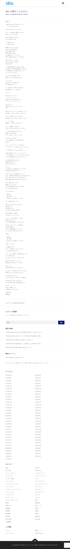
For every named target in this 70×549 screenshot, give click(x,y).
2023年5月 (38, 413)
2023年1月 (38, 418)
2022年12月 (9, 421)
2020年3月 (8, 456)
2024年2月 (8, 402)
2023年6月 (8, 413)
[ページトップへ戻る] (35, 541)
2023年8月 (8, 410)
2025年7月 (38, 378)
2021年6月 (38, 437)
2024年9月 (38, 391)
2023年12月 (9, 405)
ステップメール (10, 481)
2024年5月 (38, 397)
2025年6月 (8, 380)
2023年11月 (38, 405)
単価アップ (9, 505)
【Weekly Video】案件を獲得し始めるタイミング (19, 347)
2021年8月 (38, 434)
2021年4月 (38, 440)
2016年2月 (38, 456)
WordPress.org (39, 533)
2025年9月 (38, 375)
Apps (7, 468)
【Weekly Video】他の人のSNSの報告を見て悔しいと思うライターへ (24, 332)
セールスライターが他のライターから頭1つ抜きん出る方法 (21, 363)
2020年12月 (38, 445)
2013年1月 (8, 459)
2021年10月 (38, 432)
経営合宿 (37, 516)
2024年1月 (38, 402)
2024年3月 (38, 399)
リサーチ (37, 497)
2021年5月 (8, 440)
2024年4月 (8, 399)
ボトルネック (38, 489)
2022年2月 (38, 426)
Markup (37, 468)
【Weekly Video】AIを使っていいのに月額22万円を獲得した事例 (23, 336)
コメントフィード (10, 533)
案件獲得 (8, 513)
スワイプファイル (40, 481)
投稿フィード (38, 530)
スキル (37, 478)
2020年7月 (38, 451)
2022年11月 (38, 421)
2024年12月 (9, 388)
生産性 (37, 513)
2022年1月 (8, 429)
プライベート (38, 486)
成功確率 (8, 508)
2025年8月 (8, 378)
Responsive (38, 470)
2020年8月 (8, 451)
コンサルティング (40, 473)
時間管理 (8, 511)
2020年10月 (9, 448)
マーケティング (10, 495)
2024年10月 (9, 391)
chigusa (25, 14)
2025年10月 (9, 375)
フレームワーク (10, 486)
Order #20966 (9, 357)
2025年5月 (38, 380)
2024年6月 (8, 397)
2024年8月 (8, 394)
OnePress (41, 545)
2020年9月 (38, 448)
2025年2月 (8, 386)
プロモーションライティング (13, 489)
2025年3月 (38, 383)
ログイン (20, 315)
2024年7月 (38, 394)
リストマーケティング (12, 500)
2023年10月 (9, 407)
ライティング (9, 497)
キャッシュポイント (11, 473)
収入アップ (38, 505)
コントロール (9, 476)
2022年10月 (9, 424)
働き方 (7, 503)
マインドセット (10, 492)
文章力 (37, 508)
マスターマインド (40, 492)
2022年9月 (38, 424)
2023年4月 (8, 415)
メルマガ (37, 495)
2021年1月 (8, 445)
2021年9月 (8, 434)
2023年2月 (8, 418)
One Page (8, 470)
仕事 (36, 500)
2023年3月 (38, 415)
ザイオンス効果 (10, 478)
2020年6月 (8, 453)
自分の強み (9, 519)
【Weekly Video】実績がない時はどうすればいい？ (19, 340)
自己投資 (37, 519)
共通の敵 (37, 503)
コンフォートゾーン (40, 476)
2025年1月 (38, 386)
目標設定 (8, 516)
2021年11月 (9, 432)
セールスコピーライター (18, 303)
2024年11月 (38, 388)
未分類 (37, 511)
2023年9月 (38, 407)
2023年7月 (38, 410)
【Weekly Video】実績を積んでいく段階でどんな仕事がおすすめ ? (23, 343)
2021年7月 (8, 437)
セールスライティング (41, 484)
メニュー (62, 3)
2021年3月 (8, 443)
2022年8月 (8, 426)
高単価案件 (9, 522)
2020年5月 (38, 453)
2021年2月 (38, 443)
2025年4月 (8, 383)
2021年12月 (38, 429)
